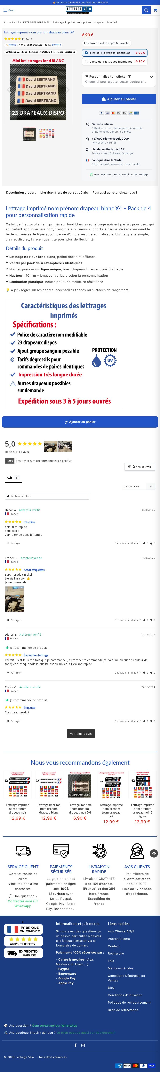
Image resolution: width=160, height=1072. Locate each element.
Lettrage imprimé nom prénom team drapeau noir (111, 810)
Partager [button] (15, 543)
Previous (8, 89)
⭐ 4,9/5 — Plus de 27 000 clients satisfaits (80, 2)
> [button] (81, 733)
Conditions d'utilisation (125, 995)
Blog (111, 987)
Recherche (116, 953)
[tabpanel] (29, 134)
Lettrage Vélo (25, 1057)
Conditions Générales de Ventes (126, 978)
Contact (113, 946)
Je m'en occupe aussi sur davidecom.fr (86, 1032)
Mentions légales (120, 968)
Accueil (8, 22)
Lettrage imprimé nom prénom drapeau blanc (48, 808)
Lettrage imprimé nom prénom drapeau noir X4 (80, 808)
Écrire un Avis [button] (142, 466)
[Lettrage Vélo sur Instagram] (83, 1046)
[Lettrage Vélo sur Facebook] (76, 1046)
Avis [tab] (9, 477)
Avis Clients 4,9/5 (121, 931)
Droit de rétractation (123, 1010)
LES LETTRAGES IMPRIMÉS (33, 22)
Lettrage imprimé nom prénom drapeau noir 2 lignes (142, 810)
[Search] (146, 10)
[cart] (155, 10)
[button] (145, 543)
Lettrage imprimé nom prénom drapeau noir (17, 808)
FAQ (111, 961)
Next (67, 89)
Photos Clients (119, 939)
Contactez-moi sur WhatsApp (54, 1025)
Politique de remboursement (129, 1002)
